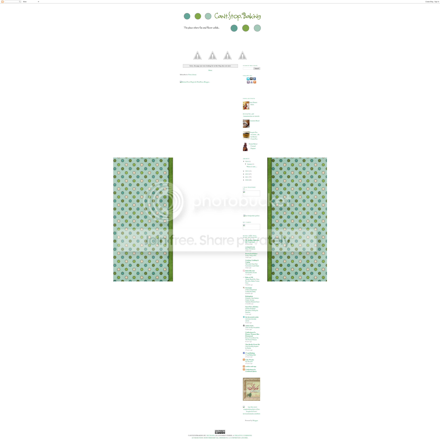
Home (210, 70)
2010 (247, 180)
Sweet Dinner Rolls (253, 103)
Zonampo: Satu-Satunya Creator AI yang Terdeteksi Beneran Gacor (252, 300)
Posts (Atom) (192, 75)
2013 (247, 171)
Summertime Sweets (251, 272)
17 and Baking (250, 353)
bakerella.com (250, 271)
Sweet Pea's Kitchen (251, 307)
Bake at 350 (249, 277)
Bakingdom (249, 296)
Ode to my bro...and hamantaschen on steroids (250, 115)
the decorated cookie (252, 317)
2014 (247, 161)
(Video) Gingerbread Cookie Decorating (251, 290)
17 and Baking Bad (250, 355)
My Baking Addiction (252, 240)
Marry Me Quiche (250, 249)
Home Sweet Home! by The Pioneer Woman (251, 338)
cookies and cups (250, 366)
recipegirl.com (250, 247)
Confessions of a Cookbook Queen (250, 370)
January (249, 164)
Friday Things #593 (250, 255)
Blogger (255, 420)
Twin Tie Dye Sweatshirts (252, 327)
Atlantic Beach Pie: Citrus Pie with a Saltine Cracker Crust (252, 281)
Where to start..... (252, 166)
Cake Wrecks (249, 359)
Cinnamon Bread (254, 121)
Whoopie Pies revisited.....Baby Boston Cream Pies (254, 135)
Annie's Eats (249, 325)
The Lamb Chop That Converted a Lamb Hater (252, 265)
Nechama (210, 435)
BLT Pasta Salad (249, 242)
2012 (247, 174)
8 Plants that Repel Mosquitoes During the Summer (251, 310)
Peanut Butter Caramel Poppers (253, 146)
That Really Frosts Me (252, 344)
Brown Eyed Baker (251, 253)
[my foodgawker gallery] (251, 216)
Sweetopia (248, 288)
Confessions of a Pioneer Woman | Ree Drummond (252, 334)
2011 (247, 177)
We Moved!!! (249, 361)
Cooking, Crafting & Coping (252, 261)
